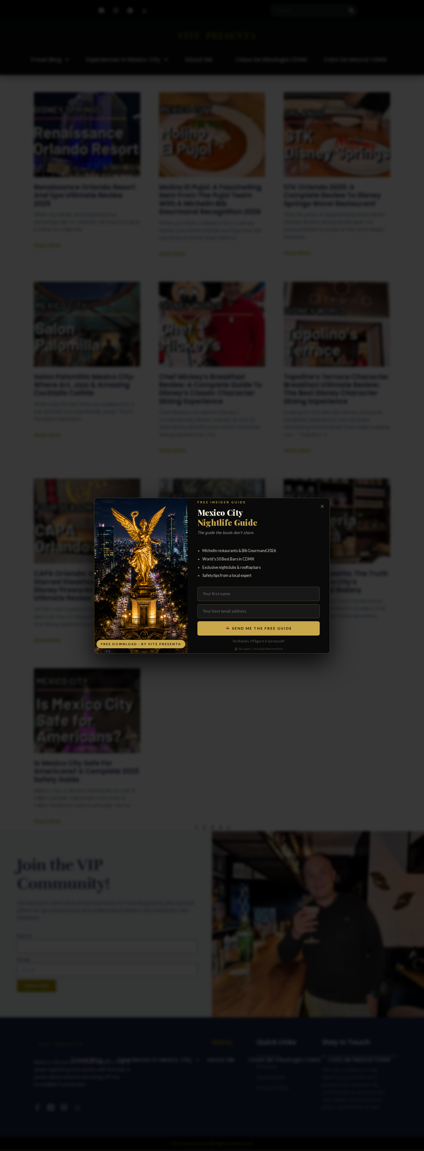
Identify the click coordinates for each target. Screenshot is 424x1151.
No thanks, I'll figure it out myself (258, 641)
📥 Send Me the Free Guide (258, 628)
